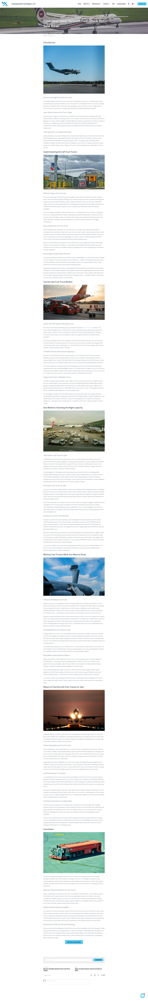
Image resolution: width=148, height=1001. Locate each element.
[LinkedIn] (98, 975)
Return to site (47, 975)
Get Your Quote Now (74, 942)
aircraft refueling (88, 328)
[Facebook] (91, 975)
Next (76, 967)
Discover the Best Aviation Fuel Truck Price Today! (56, 969)
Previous (46, 967)
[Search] (128, 3)
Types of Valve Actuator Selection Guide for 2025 (88, 969)
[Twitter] (95, 975)
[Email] (102, 975)
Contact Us (142, 4)
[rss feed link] (104, 975)
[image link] (5, 3)
